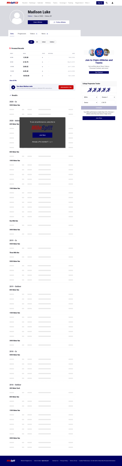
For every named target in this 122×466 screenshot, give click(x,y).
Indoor (44, 42)
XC (37, 42)
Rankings (32, 3)
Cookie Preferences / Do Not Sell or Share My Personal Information (97, 460)
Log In (51, 142)
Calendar (40, 3)
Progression (22, 34)
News (45, 34)
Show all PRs (13, 80)
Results (24, 3)
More (87, 3)
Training (70, 3)
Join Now (99, 118)
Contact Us (55, 460)
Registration (79, 3)
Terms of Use (73, 460)
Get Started (99, 72)
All (31, 42)
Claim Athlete (37, 22)
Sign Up (100, 3)
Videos (33, 34)
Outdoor (52, 42)
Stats (12, 34)
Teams (55, 3)
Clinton (30, 16)
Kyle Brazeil (45, 460)
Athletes (48, 3)
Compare (99, 108)
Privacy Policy (64, 460)
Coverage (63, 3)
